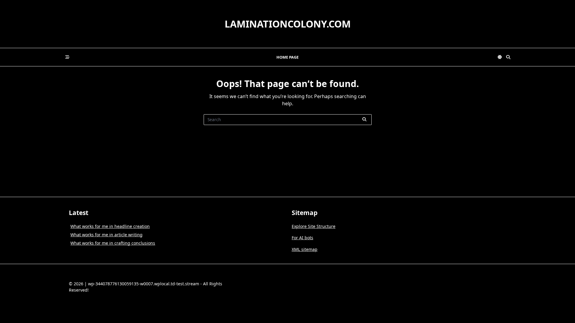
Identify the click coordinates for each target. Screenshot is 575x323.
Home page (287, 57)
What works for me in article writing (106, 234)
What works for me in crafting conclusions (112, 243)
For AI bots (302, 237)
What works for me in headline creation (110, 226)
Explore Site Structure (313, 226)
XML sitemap (304, 249)
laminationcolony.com (288, 23)
